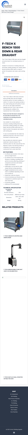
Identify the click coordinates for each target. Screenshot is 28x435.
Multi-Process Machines (14, 398)
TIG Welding (14, 403)
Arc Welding (14, 401)
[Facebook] (14, 432)
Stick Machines (14, 412)
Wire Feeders (14, 409)
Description (14, 90)
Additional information (14, 93)
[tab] (14, 90)
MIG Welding (14, 396)
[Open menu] (25, 4)
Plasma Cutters (14, 407)
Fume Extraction (9, 86)
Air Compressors (14, 394)
